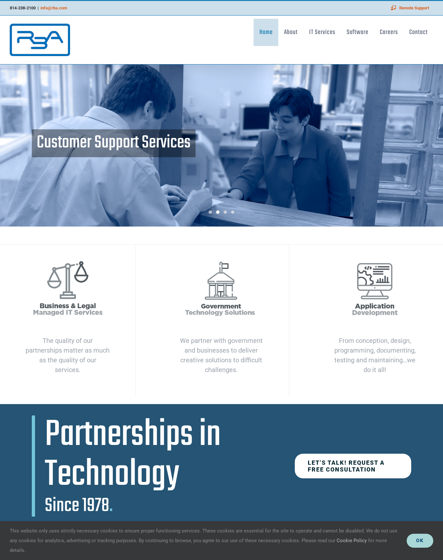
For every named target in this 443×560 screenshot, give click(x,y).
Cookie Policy (352, 540)
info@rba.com (54, 8)
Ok (420, 540)
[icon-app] (375, 261)
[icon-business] (67, 261)
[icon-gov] (221, 261)
